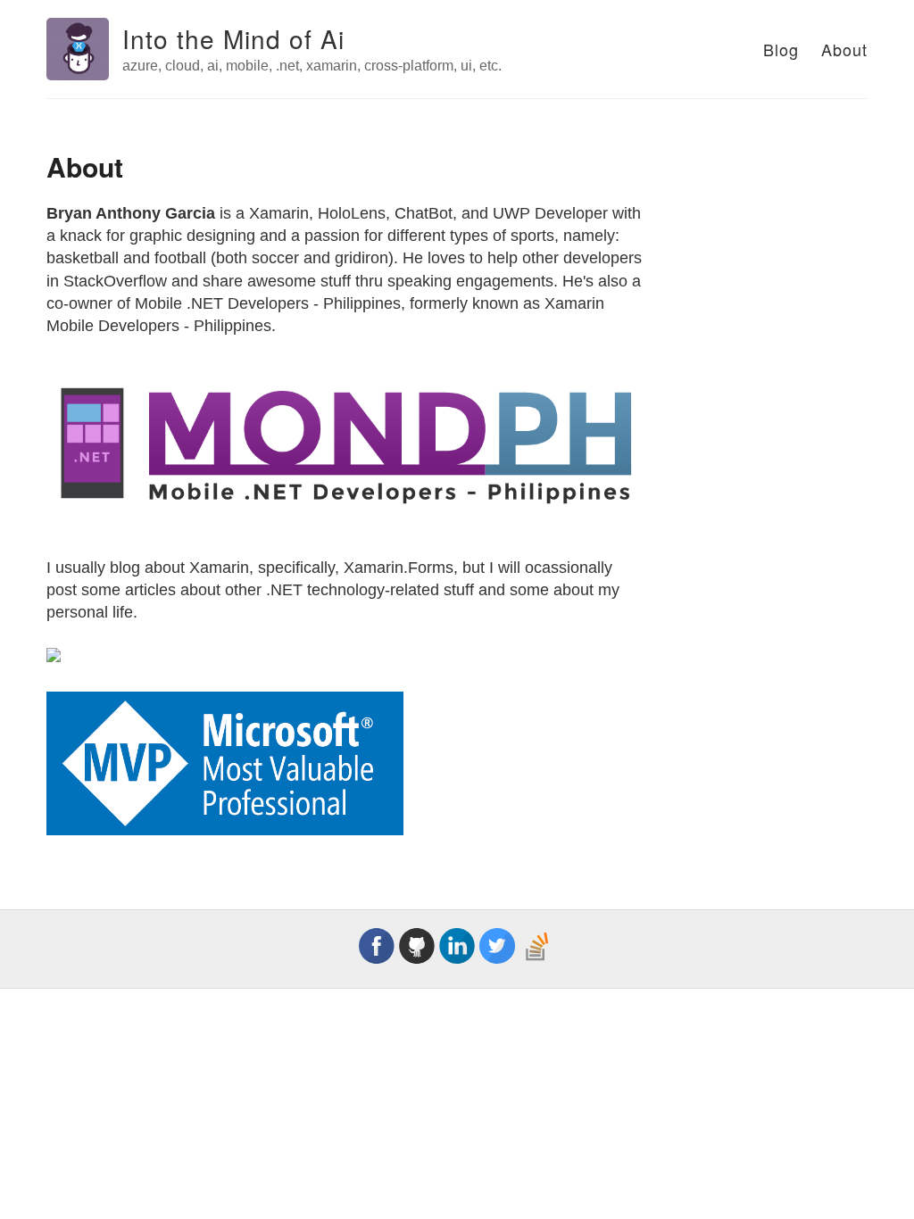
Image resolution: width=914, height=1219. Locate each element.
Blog (781, 49)
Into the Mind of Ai (233, 38)
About (844, 49)
